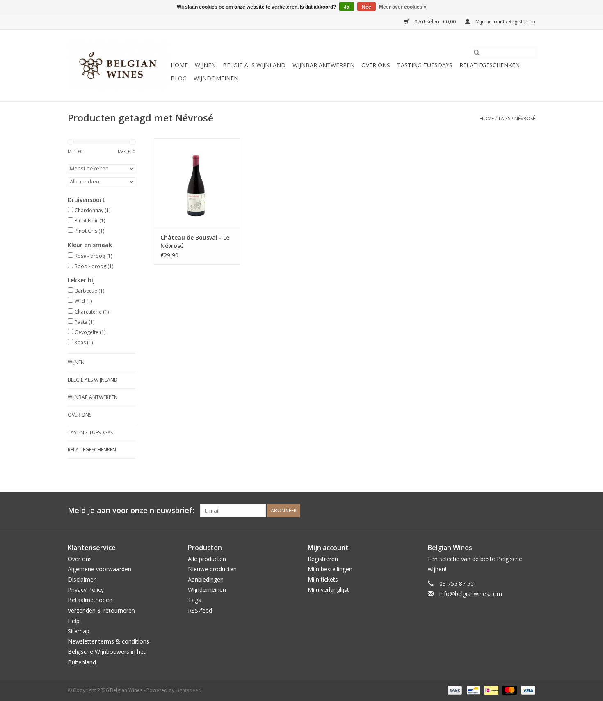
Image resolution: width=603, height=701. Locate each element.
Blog (179, 78)
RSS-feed (200, 610)
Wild (83, 301)
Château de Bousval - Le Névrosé (194, 242)
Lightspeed (188, 690)
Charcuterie (92, 311)
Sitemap (78, 631)
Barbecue (89, 290)
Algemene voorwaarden (99, 569)
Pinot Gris (89, 230)
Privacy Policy (86, 589)
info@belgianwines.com (470, 594)
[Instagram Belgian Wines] (528, 510)
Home (179, 65)
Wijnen (205, 65)
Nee (366, 7)
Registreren (323, 559)
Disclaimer (82, 579)
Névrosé (524, 118)
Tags (504, 118)
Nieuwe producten (212, 569)
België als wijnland (254, 65)
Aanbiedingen (206, 579)
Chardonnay (92, 210)
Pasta (84, 321)
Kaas (84, 342)
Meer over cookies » (403, 7)
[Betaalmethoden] (454, 689)
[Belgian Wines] (118, 65)
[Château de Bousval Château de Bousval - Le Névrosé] (197, 183)
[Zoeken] (474, 53)
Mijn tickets (323, 579)
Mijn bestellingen (330, 569)
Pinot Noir (90, 220)
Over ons (375, 65)
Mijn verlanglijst (328, 589)
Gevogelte (90, 332)
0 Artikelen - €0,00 (435, 21)
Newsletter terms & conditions (108, 641)
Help (74, 621)
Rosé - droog (93, 255)
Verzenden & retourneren (101, 610)
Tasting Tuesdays (424, 65)
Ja (346, 7)
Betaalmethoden (90, 600)
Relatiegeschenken (489, 65)
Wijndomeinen (216, 78)
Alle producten (207, 559)
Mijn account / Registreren (504, 21)
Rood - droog (94, 266)
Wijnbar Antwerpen (323, 65)
